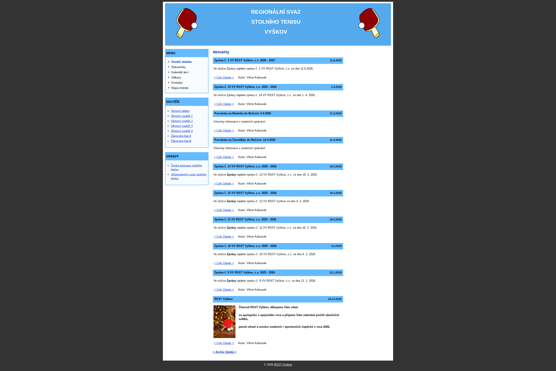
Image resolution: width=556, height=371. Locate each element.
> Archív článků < (225, 352)
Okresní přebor (180, 111)
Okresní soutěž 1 (182, 116)
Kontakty (177, 82)
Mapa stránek (180, 88)
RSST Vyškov (283, 364)
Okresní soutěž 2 (182, 121)
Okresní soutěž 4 (182, 131)
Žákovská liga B (181, 141)
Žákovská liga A (181, 136)
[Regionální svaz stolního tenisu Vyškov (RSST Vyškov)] (278, 24)
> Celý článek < (224, 77)
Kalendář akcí (180, 72)
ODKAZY (172, 156)
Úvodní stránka (181, 61)
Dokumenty (178, 67)
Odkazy (176, 77)
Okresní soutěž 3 (182, 126)
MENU (170, 53)
